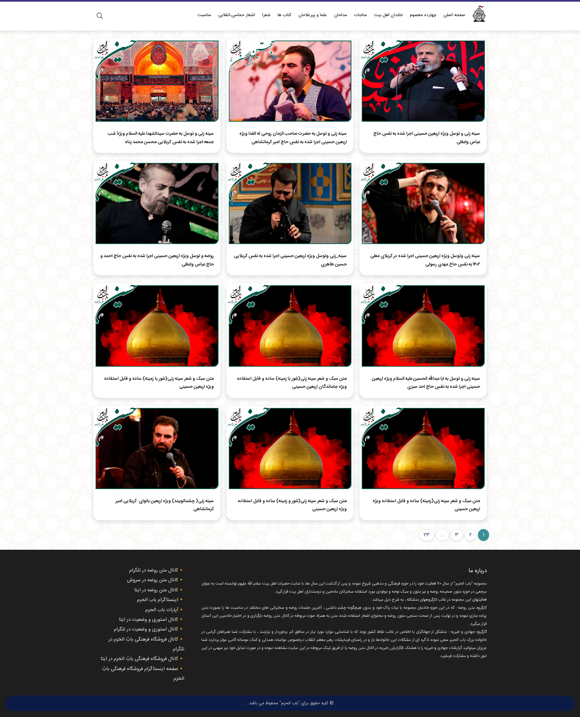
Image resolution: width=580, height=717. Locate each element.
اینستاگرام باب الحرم (157, 600)
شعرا (266, 15)
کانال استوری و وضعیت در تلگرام (146, 629)
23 (427, 535)
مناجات (360, 15)
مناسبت (204, 15)
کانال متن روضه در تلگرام (153, 570)
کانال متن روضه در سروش (152, 580)
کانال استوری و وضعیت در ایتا (148, 620)
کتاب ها (284, 15)
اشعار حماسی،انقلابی (236, 15)
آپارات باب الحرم (161, 610)
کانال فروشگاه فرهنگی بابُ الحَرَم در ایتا (139, 659)
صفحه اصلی (454, 15)
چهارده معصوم (423, 15)
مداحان (340, 15)
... (442, 535)
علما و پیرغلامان (312, 15)
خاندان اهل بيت (388, 15)
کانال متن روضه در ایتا (156, 590)
